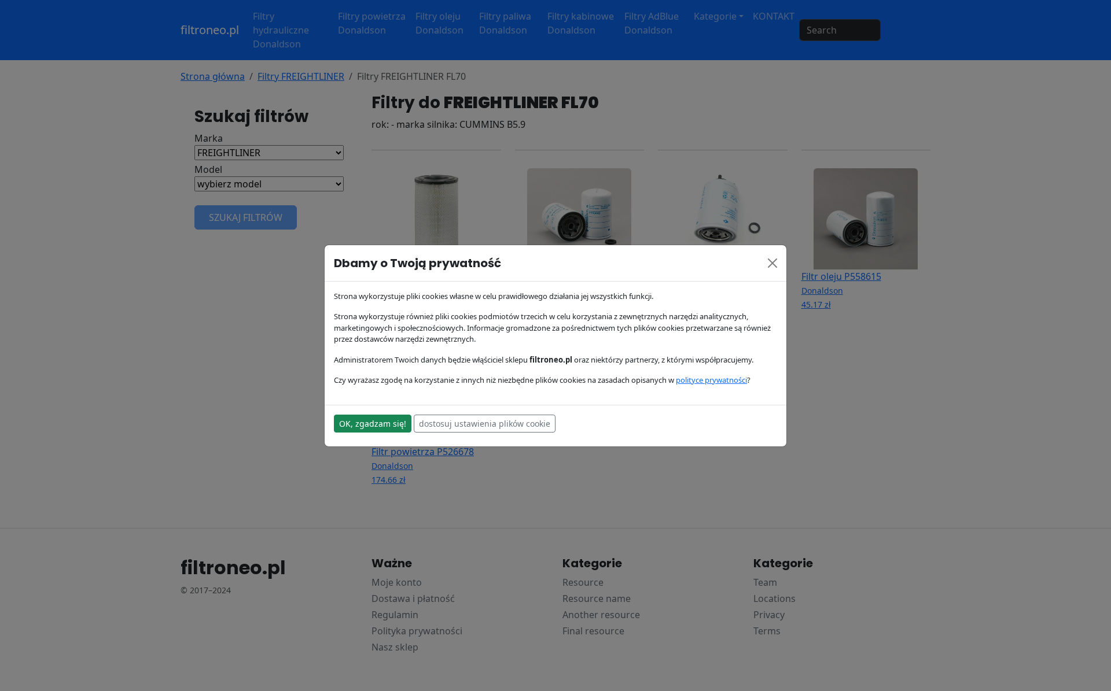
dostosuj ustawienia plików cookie (484, 423)
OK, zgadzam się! (372, 423)
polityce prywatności (711, 380)
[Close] (772, 263)
